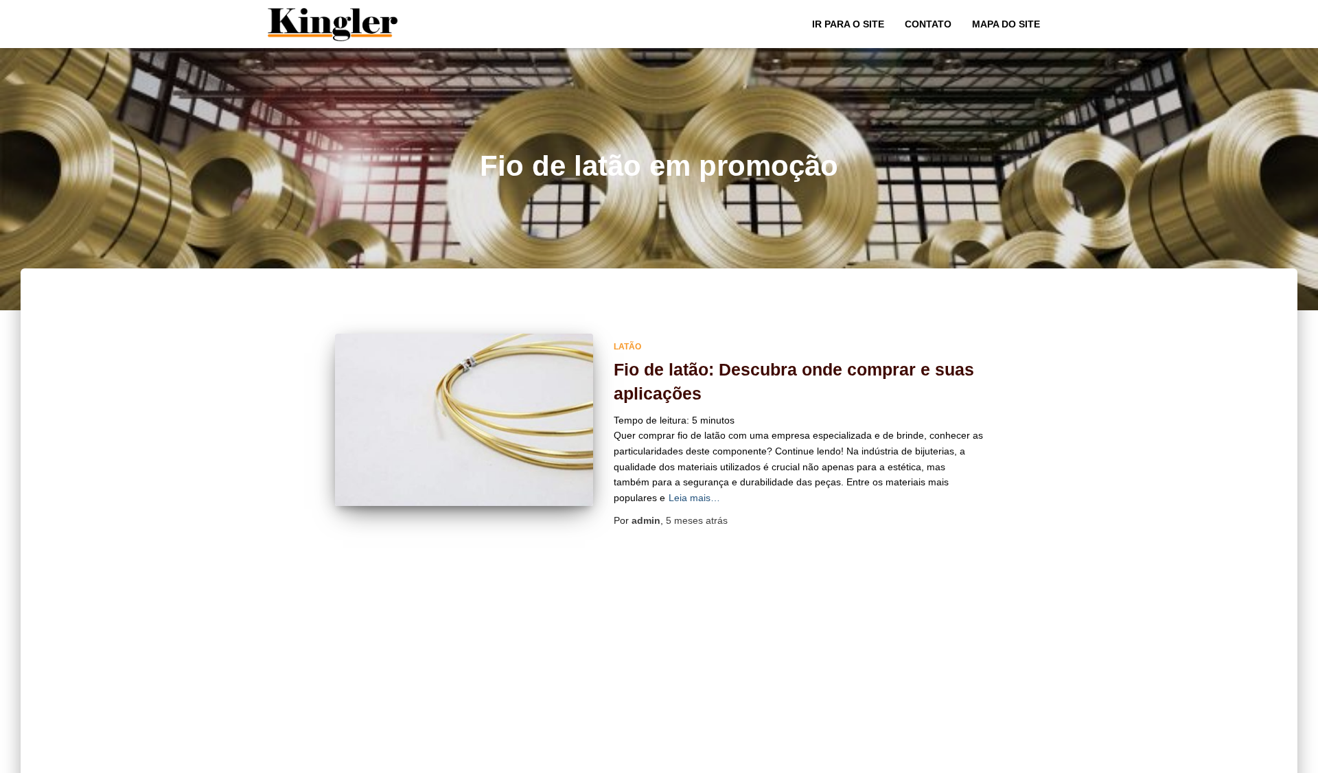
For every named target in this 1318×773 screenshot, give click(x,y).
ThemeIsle (1027, 757)
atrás (697, 520)
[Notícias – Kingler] (333, 24)
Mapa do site (1006, 24)
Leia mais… (694, 497)
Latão (627, 346)
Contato (928, 24)
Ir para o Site (848, 24)
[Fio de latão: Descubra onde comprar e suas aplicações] (464, 420)
